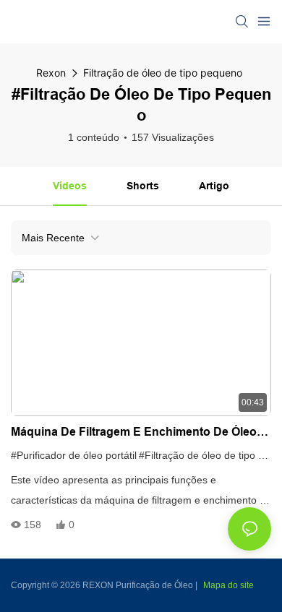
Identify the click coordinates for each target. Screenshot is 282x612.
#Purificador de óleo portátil (74, 455)
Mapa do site (228, 585)
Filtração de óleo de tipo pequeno (162, 72)
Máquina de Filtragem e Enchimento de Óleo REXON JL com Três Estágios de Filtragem (134, 433)
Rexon (51, 72)
